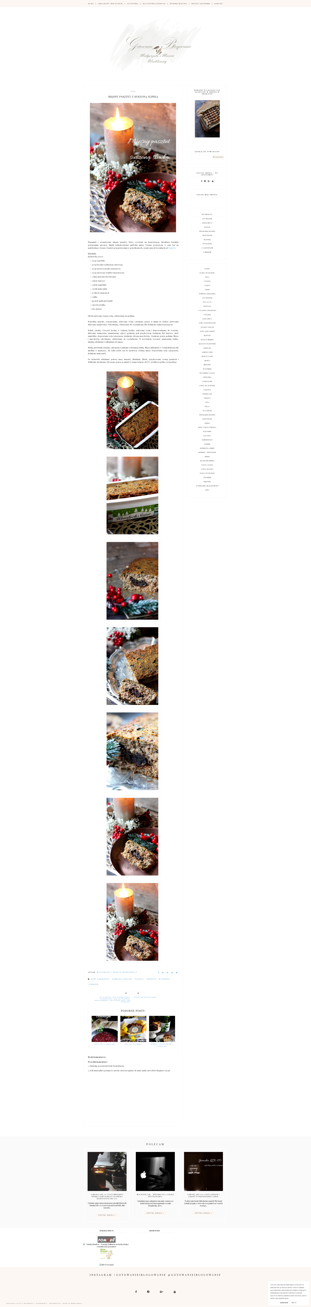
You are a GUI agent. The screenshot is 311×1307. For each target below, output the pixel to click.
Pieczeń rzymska (133, 1044)
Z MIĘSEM (93, 984)
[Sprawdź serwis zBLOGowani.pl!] (107, 1265)
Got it (294, 1302)
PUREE (207, 423)
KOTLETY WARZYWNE (207, 344)
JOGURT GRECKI (207, 327)
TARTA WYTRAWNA (207, 473)
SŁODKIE (207, 240)
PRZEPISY (151, 979)
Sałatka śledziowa (145, 997)
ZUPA (207, 490)
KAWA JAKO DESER (207, 331)
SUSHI (207, 456)
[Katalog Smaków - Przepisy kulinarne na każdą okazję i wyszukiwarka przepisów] (106, 1246)
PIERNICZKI (207, 394)
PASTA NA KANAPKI (207, 385)
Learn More (284, 1302)
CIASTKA (207, 281)
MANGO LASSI (207, 356)
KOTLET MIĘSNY (207, 340)
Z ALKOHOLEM (207, 248)
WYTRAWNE (164, 979)
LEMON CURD (207, 352)
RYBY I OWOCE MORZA (207, 427)
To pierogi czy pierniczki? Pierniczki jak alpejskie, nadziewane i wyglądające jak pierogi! (113, 1000)
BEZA (207, 277)
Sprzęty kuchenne (200, 3)
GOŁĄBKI (207, 315)
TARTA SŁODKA (207, 469)
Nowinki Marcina (178, 3)
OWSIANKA (207, 377)
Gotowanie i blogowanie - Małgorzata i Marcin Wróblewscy (53, 1303)
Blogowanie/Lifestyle (154, 3)
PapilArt (172, 248)
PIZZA (207, 406)
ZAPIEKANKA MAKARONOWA (207, 486)
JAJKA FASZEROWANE (207, 323)
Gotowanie (132, 3)
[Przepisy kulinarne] (107, 1259)
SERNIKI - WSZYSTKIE (207, 452)
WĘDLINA (207, 481)
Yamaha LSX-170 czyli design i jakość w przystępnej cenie (203, 1195)
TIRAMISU (207, 477)
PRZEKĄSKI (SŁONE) (207, 231)
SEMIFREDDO (207, 440)
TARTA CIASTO (207, 465)
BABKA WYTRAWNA (207, 273)
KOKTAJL (207, 335)
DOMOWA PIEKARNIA (207, 294)
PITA (207, 402)
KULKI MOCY (207, 223)
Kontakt (218, 3)
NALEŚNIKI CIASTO (207, 373)
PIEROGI (207, 398)
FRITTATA (207, 306)
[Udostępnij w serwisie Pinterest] (177, 973)
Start (91, 3)
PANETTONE (207, 381)
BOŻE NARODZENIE (100, 979)
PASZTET (139, 979)
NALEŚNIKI (207, 369)
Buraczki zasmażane (104, 1044)
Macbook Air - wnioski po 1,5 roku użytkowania (155, 1195)
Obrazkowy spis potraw (110, 3)
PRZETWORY (207, 235)
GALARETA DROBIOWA (207, 310)
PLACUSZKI (207, 411)
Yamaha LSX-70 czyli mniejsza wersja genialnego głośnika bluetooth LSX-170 (107, 1196)
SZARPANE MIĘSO (207, 461)
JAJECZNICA (207, 319)
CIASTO (207, 285)
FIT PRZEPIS (207, 219)
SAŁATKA (207, 436)
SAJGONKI (207, 431)
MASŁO (207, 360)
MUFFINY (207, 365)
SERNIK (207, 444)
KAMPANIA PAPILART (122, 979)
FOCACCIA (207, 302)
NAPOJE (207, 227)
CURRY (207, 289)
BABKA (207, 269)
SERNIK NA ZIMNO (207, 448)
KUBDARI (207, 348)
